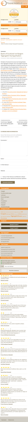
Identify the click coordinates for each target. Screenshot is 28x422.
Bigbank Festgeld (4, 280)
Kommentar (4, 140)
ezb (22, 212)
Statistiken (3, 202)
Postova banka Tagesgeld (6, 309)
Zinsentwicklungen (5, 206)
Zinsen (20, 216)
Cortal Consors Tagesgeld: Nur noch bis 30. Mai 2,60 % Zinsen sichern (7, 123)
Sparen (2, 216)
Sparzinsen (4, 216)
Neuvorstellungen (5, 197)
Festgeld (3, 191)
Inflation (12, 214)
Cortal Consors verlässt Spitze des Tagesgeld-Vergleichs (22, 123)
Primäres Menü (26, 6)
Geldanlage (8, 214)
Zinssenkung (4, 218)
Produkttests (4, 200)
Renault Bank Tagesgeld (6, 372)
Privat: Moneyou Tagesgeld (7, 354)
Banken (2, 211)
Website (3, 170)
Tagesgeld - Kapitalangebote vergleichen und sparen (11, 39)
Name (2, 158)
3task (7, 58)
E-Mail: (2, 266)
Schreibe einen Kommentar (16, 58)
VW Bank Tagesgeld (5, 318)
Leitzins (20, 214)
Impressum (3, 419)
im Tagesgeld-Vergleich (21, 75)
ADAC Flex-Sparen (5, 325)
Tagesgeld (3, 42)
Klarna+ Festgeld (4, 384)
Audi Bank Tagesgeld (5, 364)
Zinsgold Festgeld (5, 300)
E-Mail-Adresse (5, 164)
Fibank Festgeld (4, 394)
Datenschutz (11, 419)
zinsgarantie (24, 216)
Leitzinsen (3, 195)
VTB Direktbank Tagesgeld (6, 344)
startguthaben (8, 216)
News (2, 199)
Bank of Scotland (4, 414)
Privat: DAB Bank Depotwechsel (8, 334)
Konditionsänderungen (6, 193)
